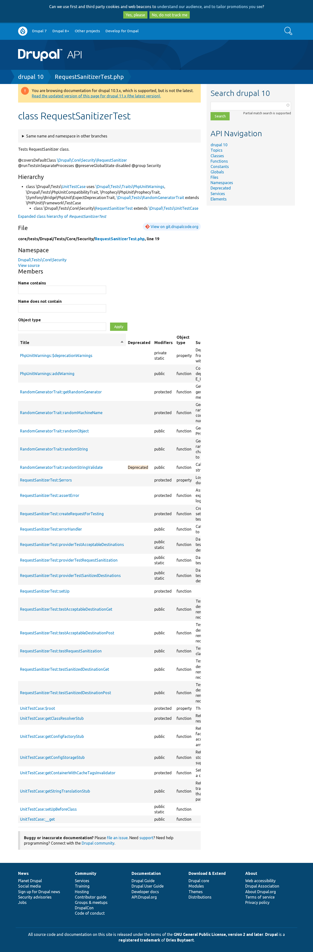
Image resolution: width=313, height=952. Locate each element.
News (23, 873)
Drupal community (98, 843)
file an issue (117, 838)
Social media (29, 886)
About (251, 873)
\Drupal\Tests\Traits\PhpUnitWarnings (130, 186)
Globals (217, 172)
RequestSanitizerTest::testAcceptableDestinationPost (67, 633)
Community (85, 873)
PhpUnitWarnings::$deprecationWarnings (56, 355)
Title (72, 342)
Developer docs (145, 891)
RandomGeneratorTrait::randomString (54, 449)
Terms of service (260, 897)
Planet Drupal (30, 881)
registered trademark (139, 940)
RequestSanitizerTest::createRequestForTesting (62, 514)
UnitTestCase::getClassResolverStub (52, 718)
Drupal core (199, 881)
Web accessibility (260, 881)
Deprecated (221, 188)
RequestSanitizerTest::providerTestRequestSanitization (69, 560)
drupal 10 (31, 76)
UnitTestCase (74, 186)
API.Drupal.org (144, 897)
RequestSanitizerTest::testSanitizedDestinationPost (65, 692)
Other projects (87, 31)
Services (218, 193)
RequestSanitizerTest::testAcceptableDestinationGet (66, 609)
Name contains (32, 283)
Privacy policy (257, 902)
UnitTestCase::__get (37, 819)
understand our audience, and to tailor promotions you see (209, 6)
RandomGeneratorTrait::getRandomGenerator (61, 392)
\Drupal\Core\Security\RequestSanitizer (92, 160)
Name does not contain (40, 301)
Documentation (146, 873)
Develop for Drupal (122, 31)
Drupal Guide (143, 881)
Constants (220, 166)
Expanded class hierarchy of (62, 216)
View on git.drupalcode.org (174, 226)
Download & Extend (207, 873)
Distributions (200, 897)
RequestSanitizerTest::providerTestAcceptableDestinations (72, 544)
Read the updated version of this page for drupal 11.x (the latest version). (96, 96)
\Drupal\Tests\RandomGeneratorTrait (150, 197)
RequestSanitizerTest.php (89, 76)
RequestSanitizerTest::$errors (46, 480)
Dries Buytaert (180, 940)
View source (29, 265)
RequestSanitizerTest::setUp (44, 591)
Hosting (82, 891)
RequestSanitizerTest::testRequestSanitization (61, 651)
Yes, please (135, 15)
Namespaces (222, 182)
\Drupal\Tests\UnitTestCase (173, 208)
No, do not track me (169, 15)
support (146, 838)
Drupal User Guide (148, 886)
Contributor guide (90, 897)
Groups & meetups (91, 902)
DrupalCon (84, 908)
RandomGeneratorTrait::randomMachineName (61, 412)
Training (82, 886)
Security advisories (35, 897)
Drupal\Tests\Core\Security (42, 260)
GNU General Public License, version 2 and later (218, 934)
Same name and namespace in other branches (66, 136)
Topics (217, 150)
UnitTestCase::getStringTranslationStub (55, 791)
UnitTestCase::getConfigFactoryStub (52, 736)
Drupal (271, 934)
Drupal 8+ (60, 31)
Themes (196, 891)
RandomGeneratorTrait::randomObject (54, 431)
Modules (196, 886)
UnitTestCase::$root (37, 708)
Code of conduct (90, 913)
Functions (219, 161)
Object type (29, 320)
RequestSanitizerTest (114, 208)
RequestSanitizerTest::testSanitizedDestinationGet (64, 669)
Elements (219, 199)
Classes (217, 156)
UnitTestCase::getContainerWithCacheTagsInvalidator (67, 773)
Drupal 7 (39, 31)
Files (214, 177)
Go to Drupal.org (22, 31)
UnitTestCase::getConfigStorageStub (52, 757)
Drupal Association (262, 886)
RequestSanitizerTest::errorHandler (51, 529)
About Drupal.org (260, 891)
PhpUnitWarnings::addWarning (47, 373)
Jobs (22, 902)
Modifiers (163, 342)
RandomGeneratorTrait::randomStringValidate (61, 467)
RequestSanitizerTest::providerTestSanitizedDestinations (70, 575)
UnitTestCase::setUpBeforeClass (48, 809)
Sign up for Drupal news (39, 891)
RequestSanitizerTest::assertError (49, 495)
